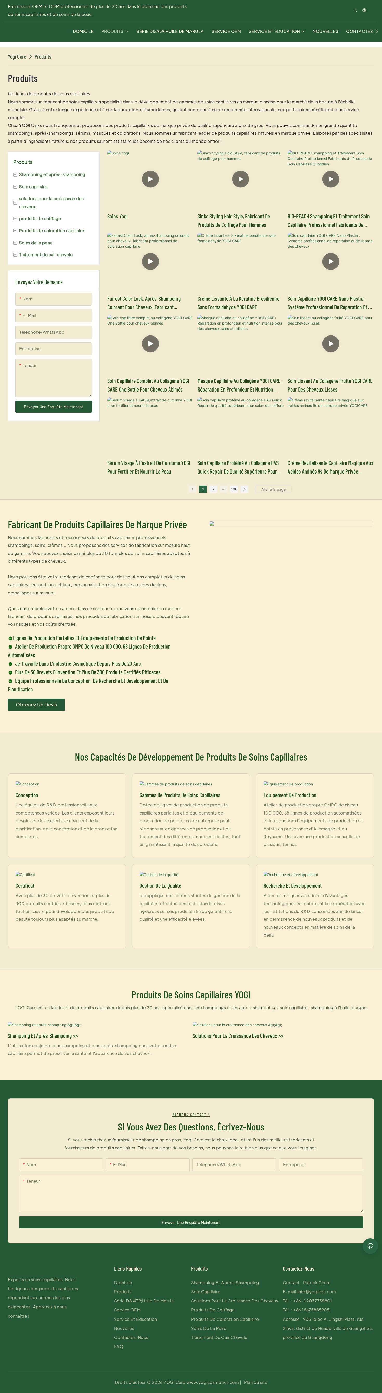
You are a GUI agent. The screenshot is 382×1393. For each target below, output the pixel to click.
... (223, 488)
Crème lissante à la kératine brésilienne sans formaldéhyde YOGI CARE (238, 302)
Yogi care (17, 56)
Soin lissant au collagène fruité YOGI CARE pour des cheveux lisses (330, 385)
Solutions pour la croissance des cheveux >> (238, 1035)
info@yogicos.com (317, 1291)
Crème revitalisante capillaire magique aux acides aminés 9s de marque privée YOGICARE (330, 467)
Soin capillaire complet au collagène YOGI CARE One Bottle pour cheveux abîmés (148, 385)
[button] (376, 31)
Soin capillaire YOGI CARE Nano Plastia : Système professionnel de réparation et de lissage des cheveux (330, 303)
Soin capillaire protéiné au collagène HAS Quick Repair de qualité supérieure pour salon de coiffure (238, 467)
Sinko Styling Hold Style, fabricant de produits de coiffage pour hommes (233, 220)
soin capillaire (293, 1007)
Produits (43, 56)
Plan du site (255, 1382)
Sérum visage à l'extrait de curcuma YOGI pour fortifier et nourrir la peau (148, 467)
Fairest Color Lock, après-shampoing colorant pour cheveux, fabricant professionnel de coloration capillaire (144, 303)
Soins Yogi (117, 216)
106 (234, 489)
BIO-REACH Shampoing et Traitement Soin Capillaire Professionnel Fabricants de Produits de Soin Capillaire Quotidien (329, 221)
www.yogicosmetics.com (212, 1382)
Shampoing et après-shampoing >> (43, 1035)
